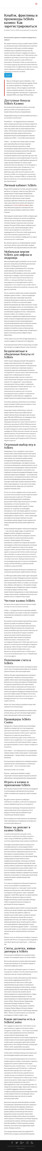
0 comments (33, 30)
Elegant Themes (21, 1146)
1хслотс (8, 75)
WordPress (21, 1148)
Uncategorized (24, 30)
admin (8, 30)
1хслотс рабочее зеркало (21, 205)
